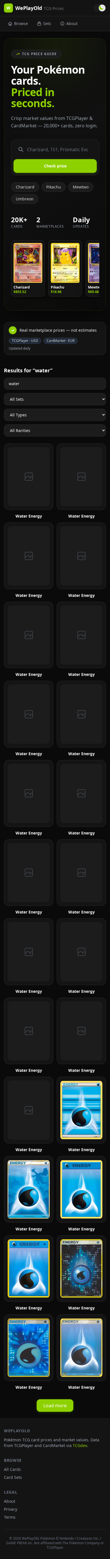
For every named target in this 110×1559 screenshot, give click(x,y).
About (72, 23)
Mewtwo (81, 187)
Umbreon (25, 199)
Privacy (10, 1509)
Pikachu (53, 187)
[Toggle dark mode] (100, 8)
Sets (47, 23)
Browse (21, 23)
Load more (55, 1405)
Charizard (25, 187)
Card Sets (13, 1477)
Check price (55, 166)
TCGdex (80, 1445)
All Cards (12, 1469)
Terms (10, 1517)
